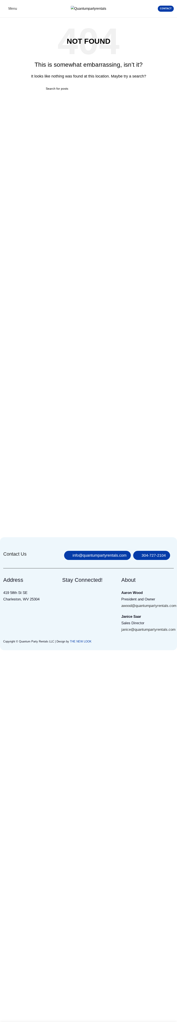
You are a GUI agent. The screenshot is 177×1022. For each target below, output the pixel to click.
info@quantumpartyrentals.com (99, 555)
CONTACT (166, 8)
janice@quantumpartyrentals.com (148, 629)
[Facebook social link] (66, 594)
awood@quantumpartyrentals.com (148, 606)
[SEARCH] (127, 89)
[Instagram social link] (77, 594)
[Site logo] (88, 8)
